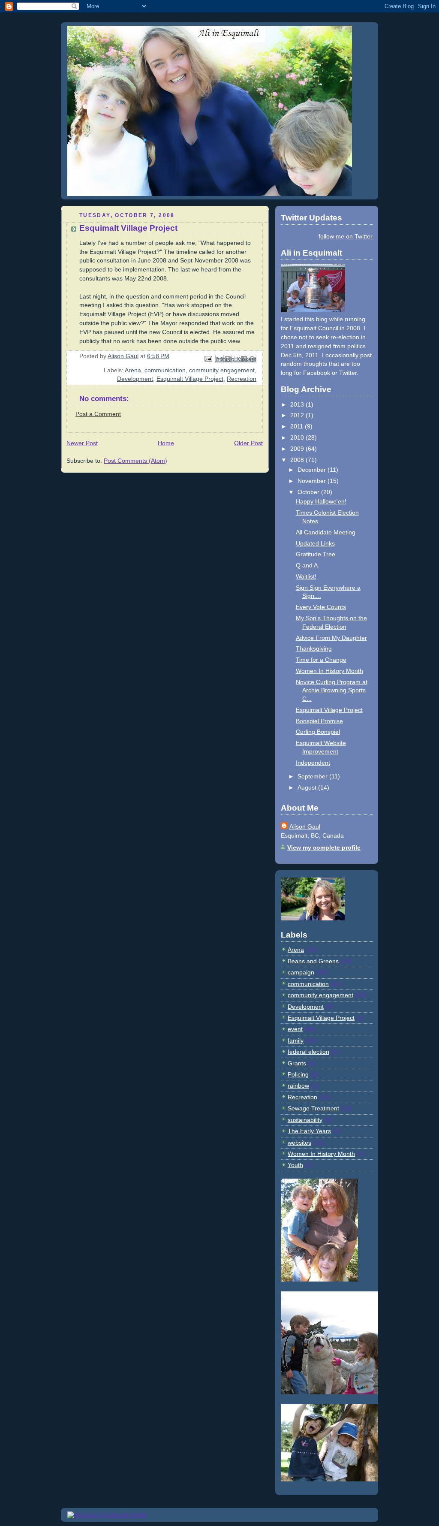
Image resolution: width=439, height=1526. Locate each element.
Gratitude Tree (315, 554)
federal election (308, 1051)
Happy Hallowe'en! (321, 501)
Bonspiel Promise (319, 721)
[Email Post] (208, 358)
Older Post (248, 443)
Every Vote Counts (321, 606)
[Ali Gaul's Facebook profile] (107, 1514)
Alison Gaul (304, 826)
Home (166, 443)
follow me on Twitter (346, 236)
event (295, 1028)
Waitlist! (306, 576)
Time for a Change (321, 659)
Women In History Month (329, 670)
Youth (295, 1164)
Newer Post (82, 443)
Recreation (241, 378)
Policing (298, 1074)
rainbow (298, 1085)
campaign (301, 972)
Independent (313, 762)
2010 (298, 437)
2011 (297, 426)
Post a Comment (98, 413)
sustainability (305, 1119)
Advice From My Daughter (331, 637)
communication (165, 370)
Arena (133, 370)
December (313, 469)
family (296, 1040)
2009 (298, 448)
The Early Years (309, 1131)
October (309, 492)
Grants (297, 1063)
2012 (298, 415)
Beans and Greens (313, 961)
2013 (298, 404)
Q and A (307, 565)
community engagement (222, 370)
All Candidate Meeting (325, 532)
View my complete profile (324, 847)
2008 (298, 459)
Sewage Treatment (313, 1108)
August (308, 787)
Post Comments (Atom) (135, 460)
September (313, 776)
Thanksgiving (314, 648)
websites (299, 1142)
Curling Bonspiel (318, 731)
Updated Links (315, 543)
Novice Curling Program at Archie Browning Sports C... (331, 690)
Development (135, 378)
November (313, 480)
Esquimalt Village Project (189, 378)
